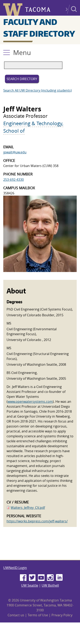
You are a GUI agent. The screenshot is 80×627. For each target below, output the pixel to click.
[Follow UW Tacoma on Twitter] (32, 578)
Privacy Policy (61, 615)
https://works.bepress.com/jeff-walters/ (37, 521)
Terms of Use (38, 615)
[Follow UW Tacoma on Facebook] (23, 578)
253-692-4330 (13, 179)
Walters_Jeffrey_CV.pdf (28, 507)
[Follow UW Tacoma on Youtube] (41, 578)
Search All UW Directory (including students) (37, 90)
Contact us (16, 615)
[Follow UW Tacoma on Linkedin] (59, 578)
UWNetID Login (15, 567)
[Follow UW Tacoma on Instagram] (50, 578)
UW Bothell (50, 585)
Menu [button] (22, 52)
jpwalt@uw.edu (14, 152)
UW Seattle (29, 585)
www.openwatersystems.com (30, 401)
